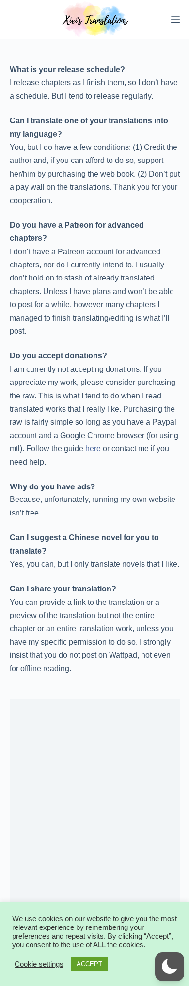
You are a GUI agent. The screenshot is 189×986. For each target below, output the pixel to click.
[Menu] (175, 19)
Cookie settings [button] (39, 964)
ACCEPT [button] (89, 964)
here (93, 448)
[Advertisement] (94, 808)
